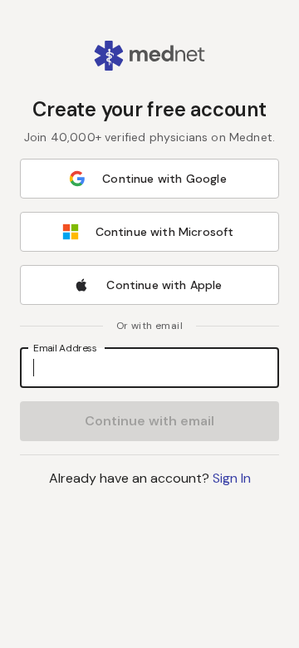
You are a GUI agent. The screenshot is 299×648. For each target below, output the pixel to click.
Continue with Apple (164, 284)
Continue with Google (164, 178)
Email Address (65, 347)
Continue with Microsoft (165, 231)
